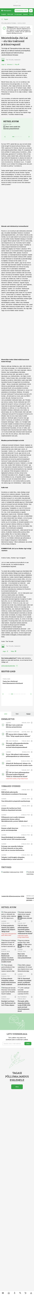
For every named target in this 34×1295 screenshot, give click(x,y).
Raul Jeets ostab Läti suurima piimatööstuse (24, 956)
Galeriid (25, 14)
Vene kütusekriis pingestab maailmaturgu (15, 801)
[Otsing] (20, 1293)
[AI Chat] (25, 1293)
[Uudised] (9, 1293)
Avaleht (3, 14)
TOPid (31, 14)
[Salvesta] (32, 723)
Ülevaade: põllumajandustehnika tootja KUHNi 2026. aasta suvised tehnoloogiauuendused (17, 745)
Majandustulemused (12, 731)
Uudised (8, 722)
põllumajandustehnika (8, 666)
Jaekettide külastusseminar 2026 (12, 896)
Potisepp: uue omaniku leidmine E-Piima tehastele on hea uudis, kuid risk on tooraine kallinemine (12, 848)
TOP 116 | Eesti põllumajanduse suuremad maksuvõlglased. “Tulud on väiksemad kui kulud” (17, 774)
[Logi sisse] (31, 1293)
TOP (7, 770)
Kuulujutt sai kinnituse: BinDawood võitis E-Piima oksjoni (8, 1003)
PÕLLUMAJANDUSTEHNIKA (8, 23)
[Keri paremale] (29, 136)
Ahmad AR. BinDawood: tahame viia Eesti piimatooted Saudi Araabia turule (7, 958)
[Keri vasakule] (5, 136)
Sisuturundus (13, 741)
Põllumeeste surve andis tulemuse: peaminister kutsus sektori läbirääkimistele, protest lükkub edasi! (14, 819)
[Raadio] (14, 1293)
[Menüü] (3, 1293)
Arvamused (18, 14)
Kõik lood (10, 14)
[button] (13, 1043)
